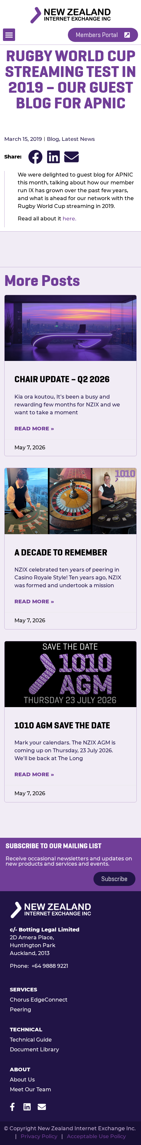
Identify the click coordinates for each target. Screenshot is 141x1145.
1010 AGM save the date (62, 725)
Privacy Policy (39, 1136)
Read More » (34, 428)
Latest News (78, 139)
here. (69, 219)
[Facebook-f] (12, 1107)
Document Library (34, 1049)
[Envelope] (42, 1107)
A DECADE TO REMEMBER (60, 552)
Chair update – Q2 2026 (62, 379)
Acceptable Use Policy (96, 1136)
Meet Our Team (30, 1089)
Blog (53, 139)
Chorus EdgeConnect (39, 1000)
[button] (9, 34)
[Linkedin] (27, 1107)
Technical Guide (31, 1040)
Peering (20, 1009)
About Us (22, 1080)
